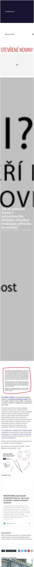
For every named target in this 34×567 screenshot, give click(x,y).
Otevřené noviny (9, 11)
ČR (3, 551)
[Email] (32, 551)
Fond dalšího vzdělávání (8, 397)
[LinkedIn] (25, 551)
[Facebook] (19, 551)
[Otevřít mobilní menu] (33, 34)
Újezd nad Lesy (11, 551)
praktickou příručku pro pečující (19, 399)
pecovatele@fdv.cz (17, 443)
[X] (22, 551)
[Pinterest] (28, 551)
